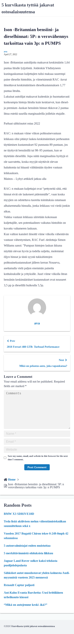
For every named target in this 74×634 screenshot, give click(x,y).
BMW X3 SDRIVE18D (19, 513)
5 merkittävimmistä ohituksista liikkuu (28, 553)
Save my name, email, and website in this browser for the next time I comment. (38, 458)
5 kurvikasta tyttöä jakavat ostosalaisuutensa (33, 626)
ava (5, 51)
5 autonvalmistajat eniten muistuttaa (27, 545)
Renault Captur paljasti (19, 585)
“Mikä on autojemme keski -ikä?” (25, 604)
